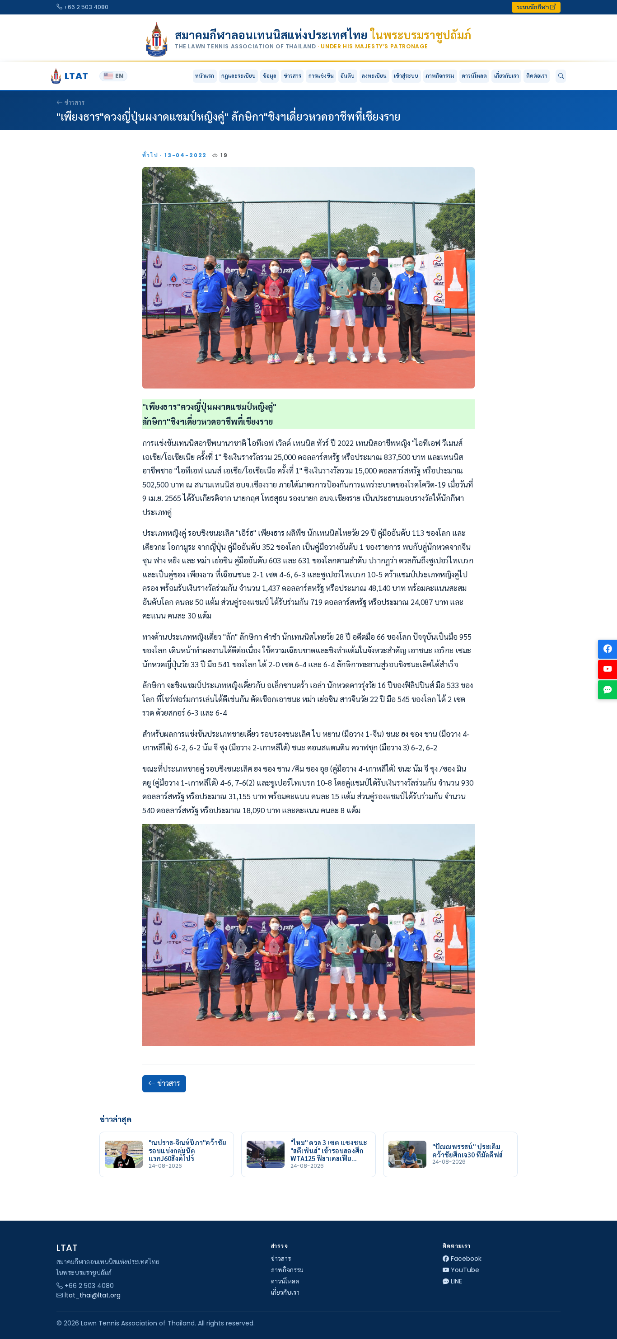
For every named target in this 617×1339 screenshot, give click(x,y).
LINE (456, 1281)
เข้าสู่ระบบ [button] (406, 76)
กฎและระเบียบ (238, 76)
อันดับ (348, 76)
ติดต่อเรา (536, 76)
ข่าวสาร (292, 76)
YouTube (465, 1269)
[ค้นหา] (561, 76)
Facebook (466, 1258)
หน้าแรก (204, 76)
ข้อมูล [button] (269, 76)
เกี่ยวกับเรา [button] (506, 76)
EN (119, 76)
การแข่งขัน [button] (321, 76)
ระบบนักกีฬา (533, 7)
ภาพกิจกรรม (439, 76)
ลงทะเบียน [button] (374, 76)
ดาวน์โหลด (474, 76)
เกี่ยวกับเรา (285, 1292)
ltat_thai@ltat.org (93, 1295)
